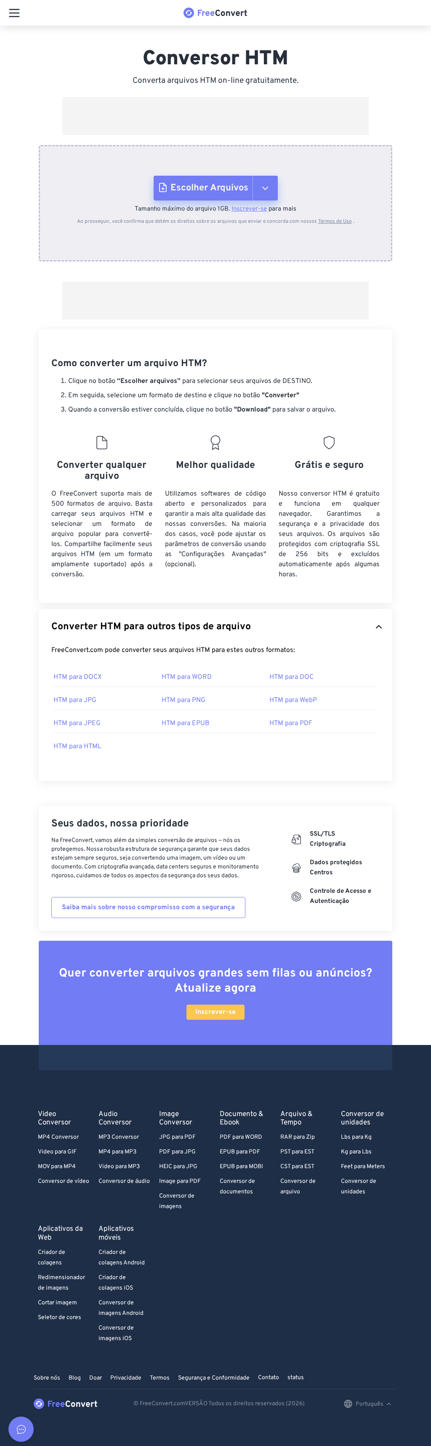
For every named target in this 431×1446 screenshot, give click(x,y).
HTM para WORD (187, 677)
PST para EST (297, 1152)
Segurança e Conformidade (214, 1378)
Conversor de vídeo (63, 1181)
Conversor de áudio (124, 1181)
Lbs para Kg (356, 1137)
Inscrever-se (249, 209)
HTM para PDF (290, 723)
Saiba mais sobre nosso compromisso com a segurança (148, 907)
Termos (160, 1378)
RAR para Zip (297, 1137)
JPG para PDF (177, 1137)
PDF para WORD (241, 1137)
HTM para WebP (293, 700)
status (295, 1377)
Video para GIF (57, 1152)
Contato (268, 1377)
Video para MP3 (119, 1166)
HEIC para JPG (178, 1166)
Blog (75, 1378)
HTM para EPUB (186, 723)
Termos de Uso (335, 221)
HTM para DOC (291, 677)
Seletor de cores (59, 1317)
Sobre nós (47, 1378)
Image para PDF (180, 1181)
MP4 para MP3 (117, 1152)
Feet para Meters (363, 1166)
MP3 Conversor (118, 1137)
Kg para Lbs (356, 1152)
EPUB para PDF (240, 1152)
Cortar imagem (57, 1302)
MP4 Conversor (58, 1137)
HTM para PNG (183, 700)
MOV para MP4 (57, 1166)
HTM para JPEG (77, 723)
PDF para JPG (177, 1152)
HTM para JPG (74, 700)
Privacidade (125, 1378)
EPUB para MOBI (241, 1166)
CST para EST (297, 1166)
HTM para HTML (77, 746)
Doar (95, 1378)
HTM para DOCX (77, 677)
